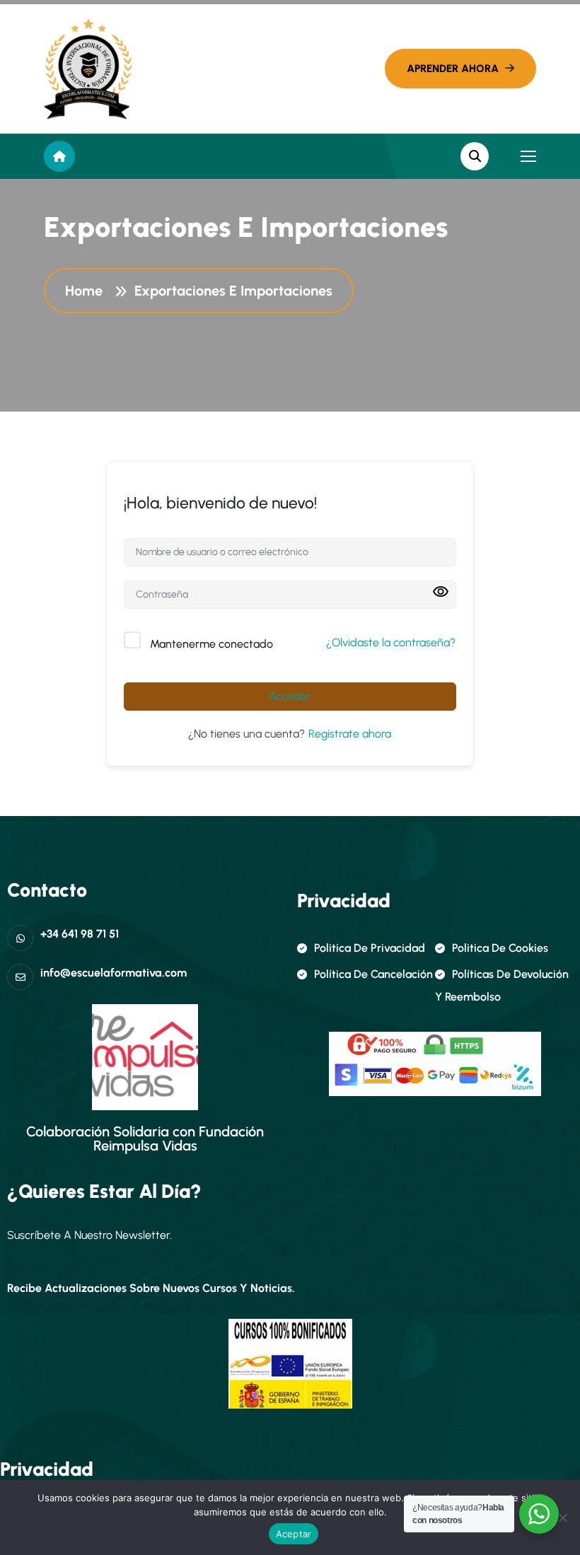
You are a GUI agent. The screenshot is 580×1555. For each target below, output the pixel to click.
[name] (88, 69)
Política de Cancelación (373, 974)
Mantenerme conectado (211, 644)
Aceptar (294, 1533)
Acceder (290, 696)
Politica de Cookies (500, 948)
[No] (562, 1517)
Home (87, 291)
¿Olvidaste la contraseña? (391, 642)
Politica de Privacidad (369, 948)
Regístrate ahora (349, 733)
